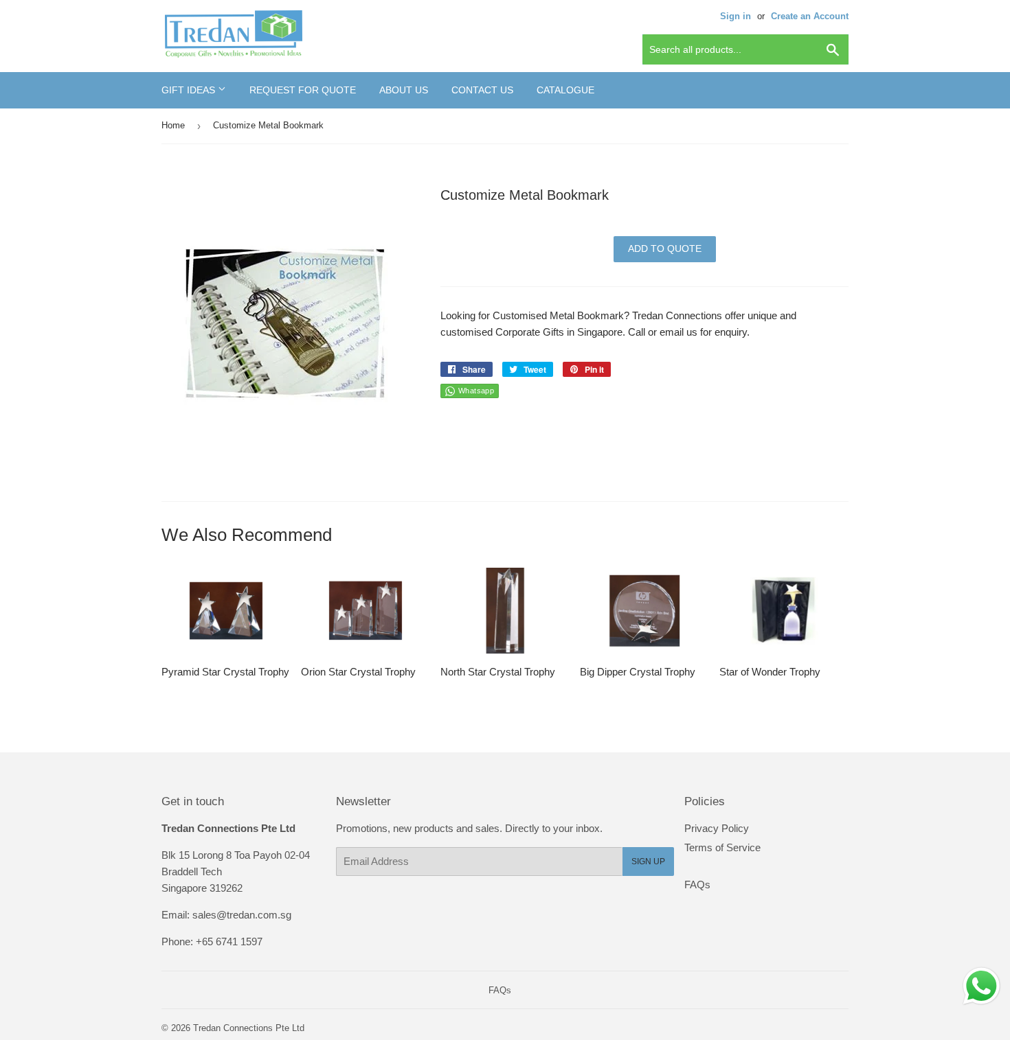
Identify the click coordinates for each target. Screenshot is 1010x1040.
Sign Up (648, 861)
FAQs (697, 884)
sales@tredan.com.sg (241, 915)
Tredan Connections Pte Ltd (248, 1028)
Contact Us (482, 89)
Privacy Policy (716, 828)
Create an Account (810, 16)
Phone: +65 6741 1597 (211, 941)
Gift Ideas (189, 89)
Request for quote (302, 89)
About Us (403, 89)
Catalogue (565, 89)
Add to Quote (665, 248)
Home (173, 125)
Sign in (735, 16)
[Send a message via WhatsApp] (981, 986)
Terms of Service (722, 847)
